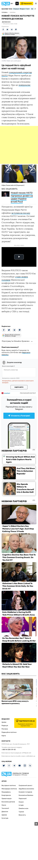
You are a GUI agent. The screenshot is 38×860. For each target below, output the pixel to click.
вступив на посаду (21, 213)
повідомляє (25, 85)
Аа (17, 3)
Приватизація (7, 798)
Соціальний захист (25, 785)
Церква (4, 815)
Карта (4, 736)
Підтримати (28, 3)
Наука (4, 805)
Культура (5, 818)
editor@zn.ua (30, 756)
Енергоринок (6, 795)
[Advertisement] (19, 145)
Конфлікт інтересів (25, 792)
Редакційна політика (9, 732)
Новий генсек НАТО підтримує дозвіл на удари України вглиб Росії (22, 197)
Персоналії (22, 798)
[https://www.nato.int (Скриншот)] (19, 182)
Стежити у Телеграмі (20, 416)
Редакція (5, 725)
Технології (5, 808)
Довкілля (5, 811)
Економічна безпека (26, 795)
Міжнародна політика (9, 789)
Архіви (4, 722)
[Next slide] (34, 8)
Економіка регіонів (8, 802)
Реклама (5, 729)
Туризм (21, 812)
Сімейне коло (23, 808)
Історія (21, 805)
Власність (22, 815)
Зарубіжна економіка (26, 789)
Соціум (21, 802)
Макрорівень (6, 792)
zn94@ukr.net (26, 753)
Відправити (19, 387)
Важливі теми (7, 9)
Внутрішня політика (9, 785)
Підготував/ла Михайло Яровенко (15, 341)
